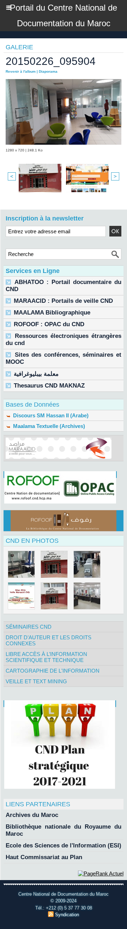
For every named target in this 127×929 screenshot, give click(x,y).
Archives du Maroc (32, 815)
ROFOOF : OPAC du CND (49, 324)
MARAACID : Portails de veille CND (63, 300)
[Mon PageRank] (100, 873)
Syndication (67, 914)
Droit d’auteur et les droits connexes (48, 640)
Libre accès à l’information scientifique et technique (46, 657)
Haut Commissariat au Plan (44, 857)
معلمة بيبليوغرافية (36, 374)
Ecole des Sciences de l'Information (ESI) (63, 845)
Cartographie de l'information (52, 671)
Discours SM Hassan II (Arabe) (50, 415)
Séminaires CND (29, 627)
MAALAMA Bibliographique (52, 312)
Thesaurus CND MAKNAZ (49, 385)
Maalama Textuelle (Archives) (48, 426)
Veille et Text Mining (36, 681)
